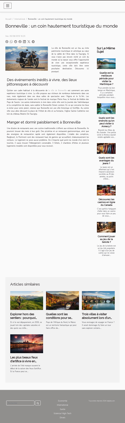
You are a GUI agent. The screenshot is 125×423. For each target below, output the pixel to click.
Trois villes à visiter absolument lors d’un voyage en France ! (96, 317)
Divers (62, 417)
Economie (62, 401)
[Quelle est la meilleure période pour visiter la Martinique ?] (106, 63)
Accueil (8, 18)
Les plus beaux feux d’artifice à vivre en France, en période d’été (26, 361)
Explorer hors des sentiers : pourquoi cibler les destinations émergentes (24, 319)
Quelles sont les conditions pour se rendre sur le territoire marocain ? (61, 319)
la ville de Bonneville (57, 90)
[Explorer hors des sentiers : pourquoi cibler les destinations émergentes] (26, 300)
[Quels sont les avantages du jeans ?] (106, 148)
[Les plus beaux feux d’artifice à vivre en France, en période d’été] (26, 343)
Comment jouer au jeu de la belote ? (106, 239)
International (19, 18)
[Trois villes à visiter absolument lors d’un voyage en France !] (98, 300)
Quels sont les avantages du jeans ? (106, 160)
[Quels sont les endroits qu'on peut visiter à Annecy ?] (106, 108)
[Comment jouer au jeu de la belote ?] (106, 227)
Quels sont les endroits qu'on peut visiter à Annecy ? (106, 122)
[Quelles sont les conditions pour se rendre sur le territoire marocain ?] (62, 300)
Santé (62, 409)
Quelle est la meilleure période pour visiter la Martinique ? (106, 78)
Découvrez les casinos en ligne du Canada (106, 202)
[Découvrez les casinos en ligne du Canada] (106, 190)
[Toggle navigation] (8, 6)
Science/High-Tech (62, 413)
